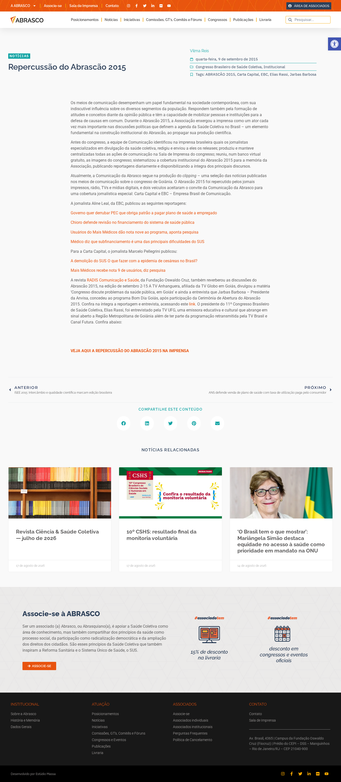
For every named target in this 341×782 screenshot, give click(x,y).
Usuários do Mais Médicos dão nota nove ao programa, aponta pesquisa (134, 232)
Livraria (265, 20)
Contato (112, 6)
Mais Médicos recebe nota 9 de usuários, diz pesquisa (118, 270)
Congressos (217, 20)
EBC (264, 74)
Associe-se (53, 6)
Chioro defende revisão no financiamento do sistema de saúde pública (132, 222)
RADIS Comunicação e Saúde (113, 280)
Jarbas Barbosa (303, 74)
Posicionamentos (85, 20)
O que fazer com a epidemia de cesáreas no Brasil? (152, 261)
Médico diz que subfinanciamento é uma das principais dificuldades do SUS (137, 241)
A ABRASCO (20, 6)
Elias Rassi (279, 74)
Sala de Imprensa (83, 6)
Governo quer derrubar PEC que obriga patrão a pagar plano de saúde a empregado (144, 213)
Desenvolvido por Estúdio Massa (33, 774)
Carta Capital (248, 74)
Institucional (274, 66)
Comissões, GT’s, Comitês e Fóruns (174, 20)
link (192, 304)
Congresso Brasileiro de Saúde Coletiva (229, 66)
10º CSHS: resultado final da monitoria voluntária (161, 534)
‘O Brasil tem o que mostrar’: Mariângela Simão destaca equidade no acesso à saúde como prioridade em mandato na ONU (281, 541)
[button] (334, 43)
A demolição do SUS (89, 261)
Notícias (111, 20)
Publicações (243, 20)
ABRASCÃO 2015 (220, 74)
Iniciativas (132, 20)
